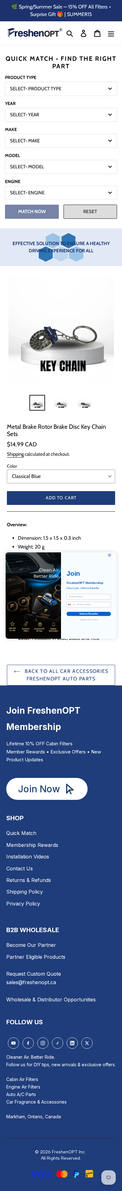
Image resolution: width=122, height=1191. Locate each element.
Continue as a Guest (89, 619)
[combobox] (71, 604)
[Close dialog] (109, 555)
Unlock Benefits (88, 613)
